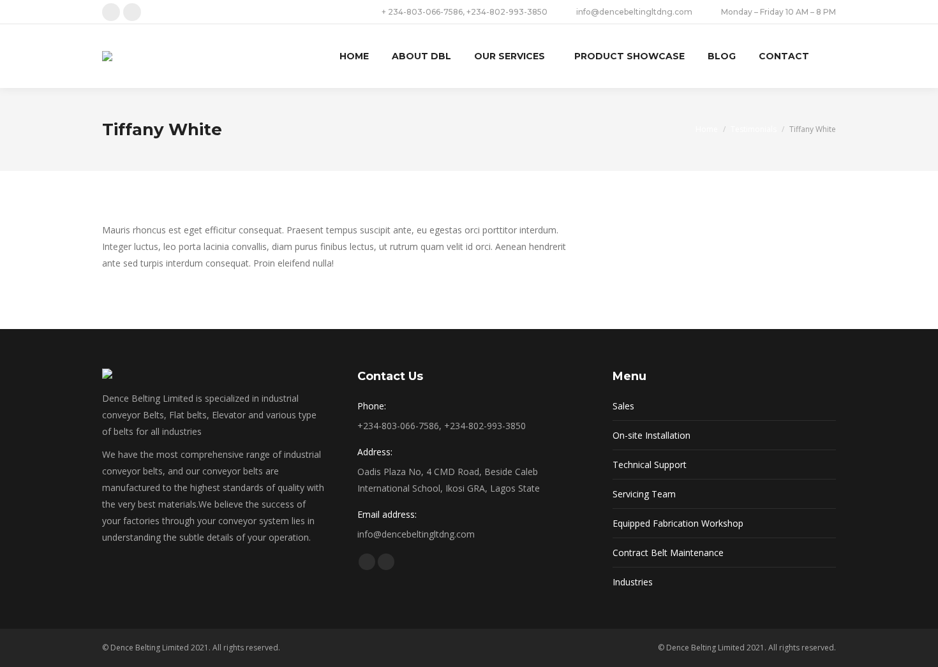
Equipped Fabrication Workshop (678, 523)
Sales (623, 406)
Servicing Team (644, 494)
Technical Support (650, 464)
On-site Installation (651, 435)
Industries (633, 582)
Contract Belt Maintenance (668, 552)
